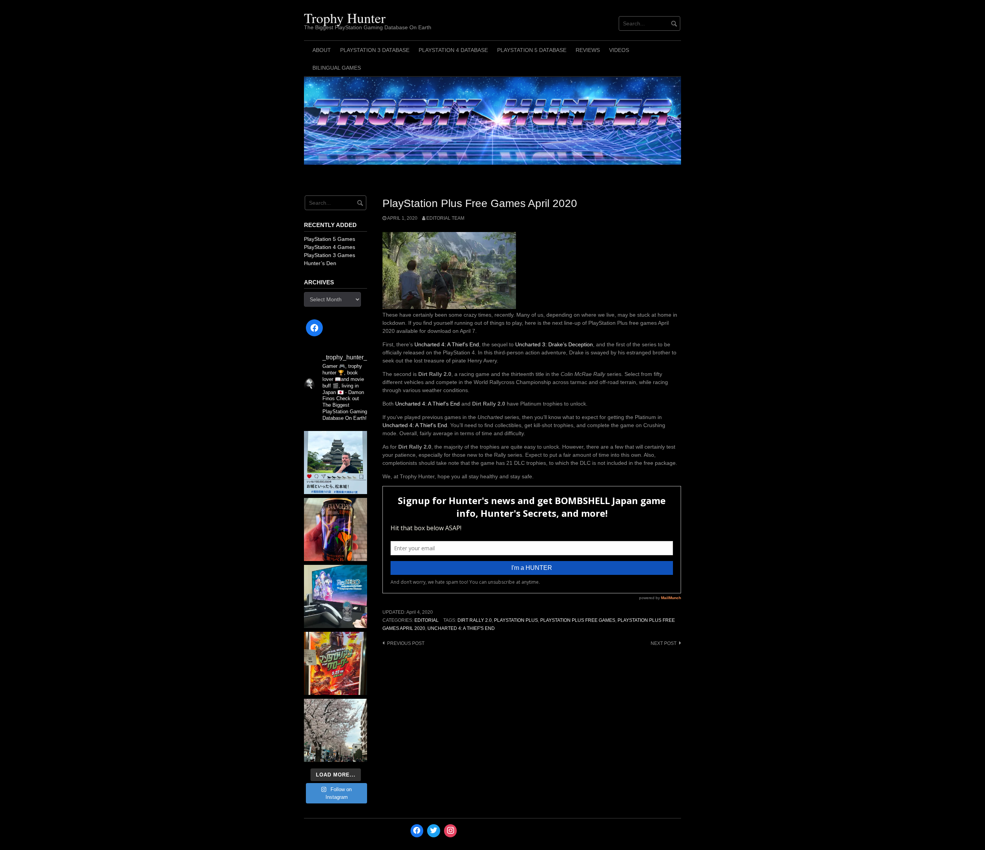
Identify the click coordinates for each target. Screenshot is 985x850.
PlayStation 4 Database (453, 50)
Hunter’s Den (320, 263)
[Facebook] (314, 327)
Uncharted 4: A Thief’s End (446, 344)
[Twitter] (433, 830)
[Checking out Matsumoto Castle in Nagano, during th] (335, 462)
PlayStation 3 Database (374, 50)
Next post (663, 643)
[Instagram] (450, 830)
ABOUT (321, 50)
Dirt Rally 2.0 (474, 620)
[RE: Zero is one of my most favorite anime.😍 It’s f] (335, 596)
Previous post (405, 643)
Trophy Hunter (345, 17)
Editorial (426, 620)
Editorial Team (445, 218)
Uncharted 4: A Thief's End (461, 628)
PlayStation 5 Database (531, 50)
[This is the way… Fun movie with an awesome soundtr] (335, 663)
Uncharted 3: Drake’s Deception (554, 344)
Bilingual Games (336, 68)
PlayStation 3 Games (329, 255)
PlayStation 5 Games (329, 239)
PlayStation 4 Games (329, 247)
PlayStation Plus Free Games (577, 620)
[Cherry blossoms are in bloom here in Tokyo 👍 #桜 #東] (335, 730)
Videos (619, 50)
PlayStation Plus (516, 620)
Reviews (588, 50)
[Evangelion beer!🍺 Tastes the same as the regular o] (335, 529)
